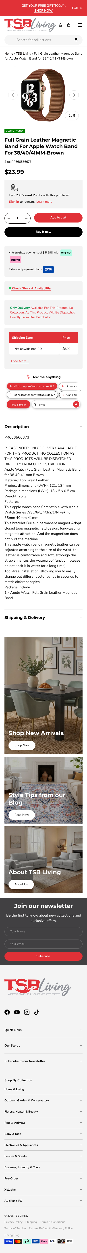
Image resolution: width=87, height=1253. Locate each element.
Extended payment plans (25, 269)
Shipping (31, 1222)
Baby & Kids (12, 1134)
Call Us (77, 8)
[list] (43, 95)
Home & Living (14, 1089)
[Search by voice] (75, 40)
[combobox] (43, 40)
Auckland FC (13, 1201)
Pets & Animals (14, 1123)
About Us (21, 884)
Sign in (14, 202)
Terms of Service (15, 1228)
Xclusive (10, 1190)
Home (8, 53)
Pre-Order (11, 1179)
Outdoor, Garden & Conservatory (26, 1100)
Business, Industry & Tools (22, 1167)
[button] (68, 25)
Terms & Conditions (52, 1222)
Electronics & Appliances (21, 1145)
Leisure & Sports (15, 1156)
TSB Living (23, 53)
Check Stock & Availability (31, 288)
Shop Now (21, 745)
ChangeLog (11, 1235)
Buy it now (43, 232)
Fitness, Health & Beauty (21, 1112)
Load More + (20, 361)
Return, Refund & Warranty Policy (51, 1228)
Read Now (21, 815)
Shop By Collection (18, 1080)
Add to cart (58, 217)
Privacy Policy (13, 1222)
